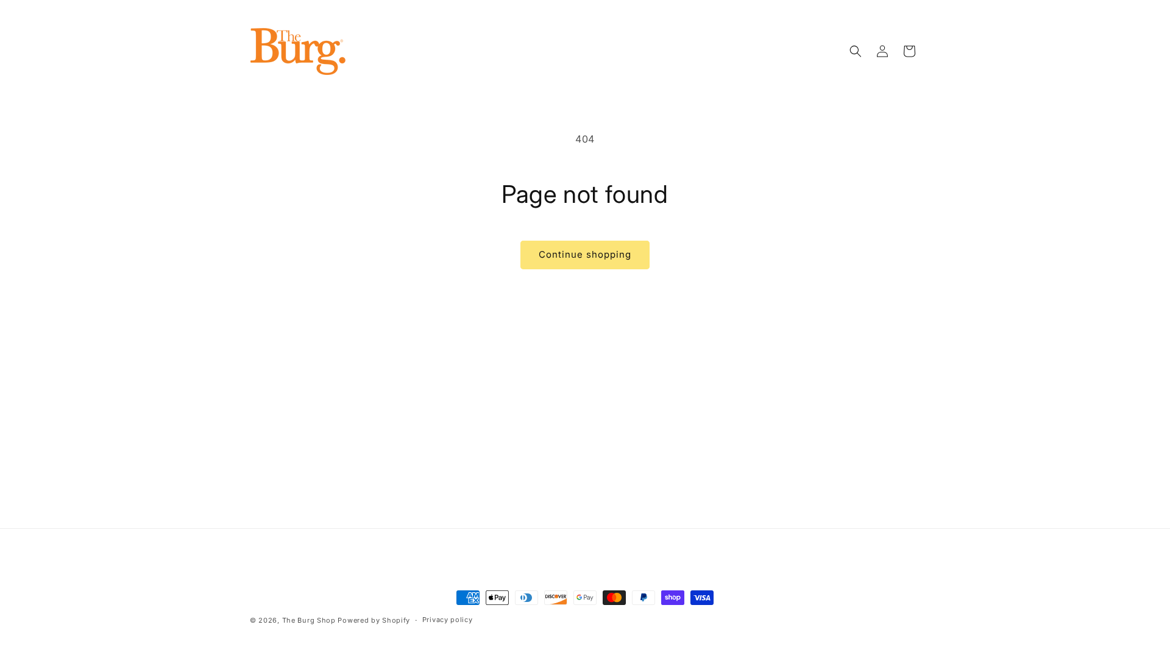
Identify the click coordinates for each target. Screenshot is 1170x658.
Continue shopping (585, 254)
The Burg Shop (309, 620)
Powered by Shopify (374, 620)
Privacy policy (447, 619)
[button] (855, 51)
